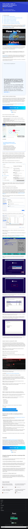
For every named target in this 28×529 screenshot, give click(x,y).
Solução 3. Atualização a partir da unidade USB (10, 19)
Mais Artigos (13, 10)
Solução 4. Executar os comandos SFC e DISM (10, 20)
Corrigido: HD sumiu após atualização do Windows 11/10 (10, 410)
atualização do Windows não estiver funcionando (11, 439)
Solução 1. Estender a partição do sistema (9, 16)
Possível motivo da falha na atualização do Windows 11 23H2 (12, 23)
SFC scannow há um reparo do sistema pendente (12, 373)
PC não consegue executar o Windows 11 (19, 417)
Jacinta (4, 9)
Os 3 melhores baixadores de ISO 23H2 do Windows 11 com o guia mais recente (9, 143)
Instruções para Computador (7, 10)
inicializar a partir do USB (16, 236)
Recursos (2, 500)
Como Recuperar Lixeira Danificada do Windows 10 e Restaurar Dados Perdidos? (20, 490)
